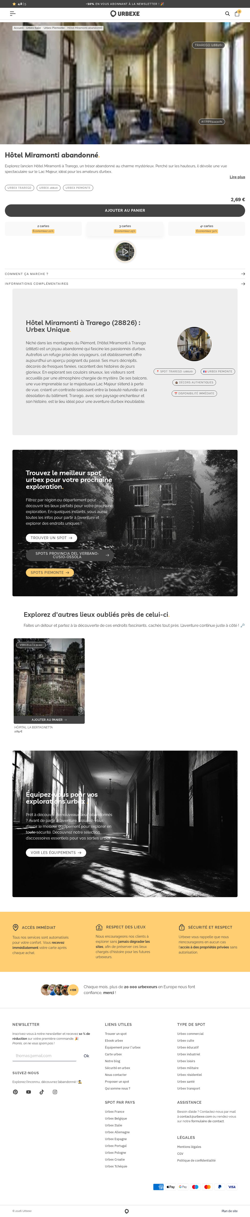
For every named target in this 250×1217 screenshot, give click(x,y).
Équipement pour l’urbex (123, 1047)
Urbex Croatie (115, 1159)
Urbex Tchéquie (116, 1166)
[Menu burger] (13, 14)
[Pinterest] (15, 1092)
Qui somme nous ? (117, 1088)
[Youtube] (28, 1092)
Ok (86, 1055)
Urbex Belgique (116, 1118)
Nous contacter (116, 1075)
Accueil (18, 28)
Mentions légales (189, 1147)
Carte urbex (113, 1054)
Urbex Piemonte (54, 28)
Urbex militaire (187, 1068)
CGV (180, 1154)
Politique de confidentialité (196, 1160)
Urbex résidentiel (189, 1075)
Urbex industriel (188, 1054)
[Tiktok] (42, 1092)
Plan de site (230, 1211)
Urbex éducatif (187, 1047)
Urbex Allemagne (117, 1132)
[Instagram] (55, 1092)
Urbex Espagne (116, 1139)
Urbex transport (188, 1088)
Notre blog (112, 1061)
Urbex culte (185, 1041)
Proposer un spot (117, 1082)
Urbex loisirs (186, 1061)
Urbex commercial (190, 1034)
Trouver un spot (116, 1034)
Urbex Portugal (116, 1146)
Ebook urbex (114, 1041)
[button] (70, 555)
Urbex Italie (33, 28)
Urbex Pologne (115, 1153)
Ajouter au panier (125, 210)
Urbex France (114, 1112)
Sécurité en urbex (117, 1068)
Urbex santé (186, 1082)
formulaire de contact (207, 1121)
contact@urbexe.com (196, 1116)
